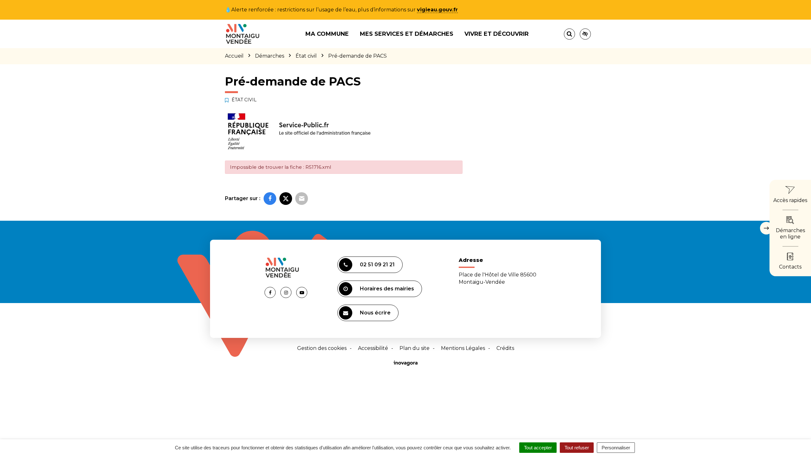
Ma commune (327, 33)
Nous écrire (375, 313)
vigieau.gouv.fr (437, 10)
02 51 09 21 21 (377, 265)
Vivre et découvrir (496, 33)
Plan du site (414, 348)
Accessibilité (373, 348)
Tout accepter (538, 447)
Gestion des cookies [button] (322, 348)
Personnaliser (616, 447)
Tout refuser (577, 447)
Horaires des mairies (387, 289)
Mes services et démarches (406, 33)
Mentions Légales (463, 348)
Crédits (505, 348)
